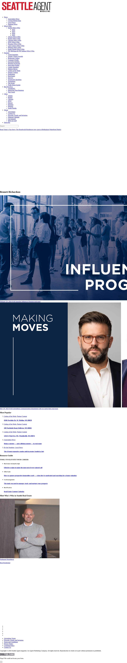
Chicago (10, 99)
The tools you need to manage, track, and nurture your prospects (26, 483)
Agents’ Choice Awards (15, 56)
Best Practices (8, 87)
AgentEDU (11, 88)
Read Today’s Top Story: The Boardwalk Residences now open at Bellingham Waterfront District (30, 129)
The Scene (11, 83)
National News (12, 24)
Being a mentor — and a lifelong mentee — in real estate (23, 443)
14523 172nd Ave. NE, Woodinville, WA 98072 (19, 436)
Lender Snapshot (13, 67)
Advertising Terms (10, 638)
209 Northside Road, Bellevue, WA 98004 (18, 428)
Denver (10, 103)
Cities (6, 94)
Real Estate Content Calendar (14, 491)
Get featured (12, 119)
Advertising (11, 112)
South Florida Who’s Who (16, 49)
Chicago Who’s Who (14, 40)
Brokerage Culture (14, 58)
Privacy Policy (8, 644)
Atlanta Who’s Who (14, 37)
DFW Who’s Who (13, 42)
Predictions (11, 74)
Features (6, 53)
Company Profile (13, 60)
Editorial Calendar (13, 117)
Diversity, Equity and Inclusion (17, 115)
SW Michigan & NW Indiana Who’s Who (21, 51)
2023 (13, 31)
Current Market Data (14, 21)
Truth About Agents (14, 85)
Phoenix (10, 106)
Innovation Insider (13, 65)
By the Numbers (9, 447)
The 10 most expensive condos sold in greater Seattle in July (24, 451)
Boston (10, 97)
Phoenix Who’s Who (14, 47)
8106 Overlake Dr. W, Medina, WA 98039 (18, 420)
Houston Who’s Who (14, 44)
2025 (13, 35)
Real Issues (11, 76)
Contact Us (11, 113)
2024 (13, 33)
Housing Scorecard (14, 63)
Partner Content (13, 72)
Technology (11, 81)
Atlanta (10, 96)
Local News (12, 22)
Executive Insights (13, 62)
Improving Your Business (16, 90)
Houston (10, 104)
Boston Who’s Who (14, 38)
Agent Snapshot (13, 54)
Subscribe (7, 122)
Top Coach (11, 92)
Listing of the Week (14, 71)
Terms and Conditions (11, 642)
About (6, 110)
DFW (10, 101)
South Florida (12, 108)
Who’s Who (8, 26)
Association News (13, 19)
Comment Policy (9, 645)
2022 (13, 29)
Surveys (10, 78)
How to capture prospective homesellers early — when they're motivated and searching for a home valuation (40, 475)
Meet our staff (12, 121)
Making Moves (12, 69)
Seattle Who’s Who (14, 28)
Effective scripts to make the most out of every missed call (23, 467)
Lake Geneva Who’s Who (16, 46)
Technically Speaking (14, 79)
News (6, 17)
